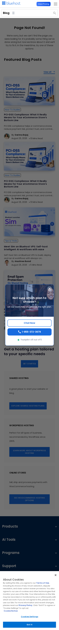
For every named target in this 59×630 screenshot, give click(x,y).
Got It (29, 624)
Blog (6, 13)
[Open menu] (55, 4)
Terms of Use (42, 583)
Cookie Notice (11, 611)
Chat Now (29, 323)
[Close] (55, 575)
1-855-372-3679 (31, 331)
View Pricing (43, 4)
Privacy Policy (25, 605)
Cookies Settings (29, 616)
